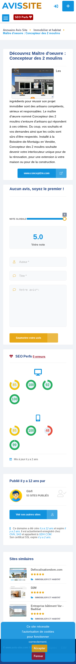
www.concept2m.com (37, 173)
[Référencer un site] (68, 6)
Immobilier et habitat (47, 30)
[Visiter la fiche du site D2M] (18, 592)
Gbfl (29, 491)
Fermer (38, 656)
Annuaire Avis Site (15, 30)
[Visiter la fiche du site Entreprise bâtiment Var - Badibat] (18, 610)
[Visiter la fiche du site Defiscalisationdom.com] (18, 574)
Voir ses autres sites (28, 514)
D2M (34, 587)
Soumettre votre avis (28, 337)
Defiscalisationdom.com (46, 569)
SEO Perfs (22, 17)
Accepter (39, 648)
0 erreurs (39, 356)
